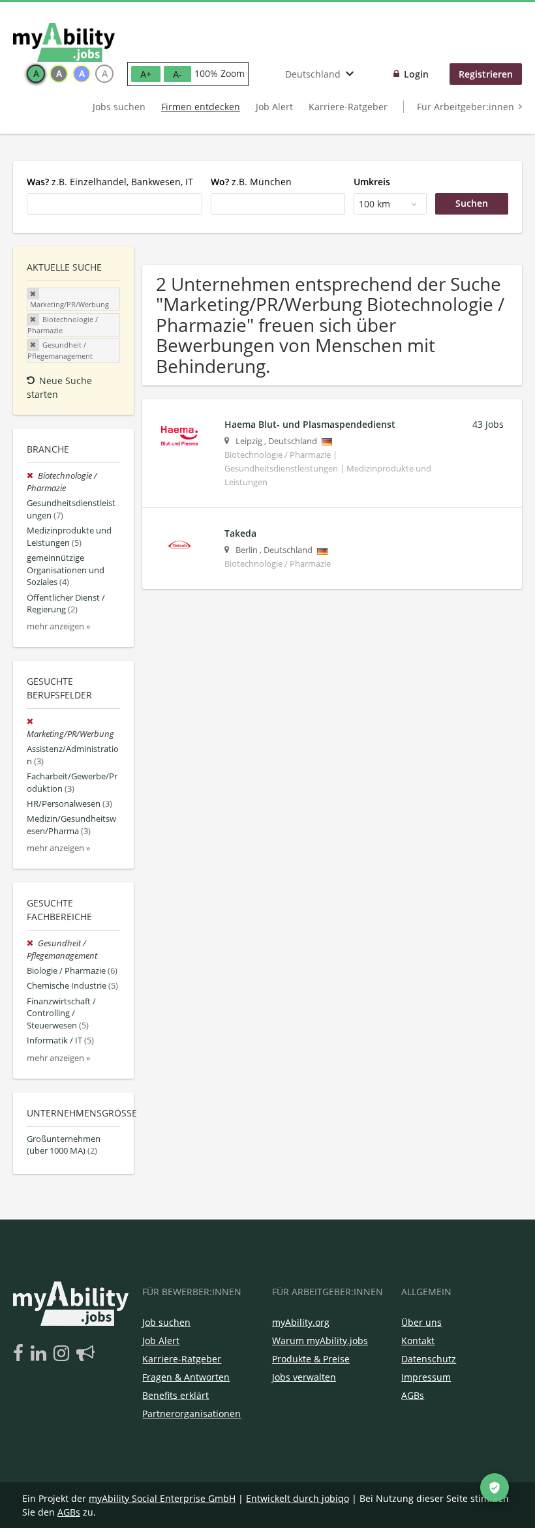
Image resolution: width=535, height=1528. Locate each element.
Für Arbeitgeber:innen (465, 106)
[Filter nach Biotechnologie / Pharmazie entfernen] (32, 475)
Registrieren (486, 74)
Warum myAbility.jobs (320, 1340)
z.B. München (251, 181)
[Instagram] (64, 1353)
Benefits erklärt (175, 1395)
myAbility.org (300, 1322)
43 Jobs (488, 424)
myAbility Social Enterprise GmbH (162, 1498)
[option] (36, 74)
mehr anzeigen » (58, 626)
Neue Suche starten (59, 387)
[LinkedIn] (41, 1353)
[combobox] (114, 203)
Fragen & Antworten (186, 1377)
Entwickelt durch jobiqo (297, 1498)
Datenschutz (428, 1359)
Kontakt (418, 1340)
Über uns (421, 1322)
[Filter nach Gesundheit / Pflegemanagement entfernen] (32, 943)
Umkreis (372, 181)
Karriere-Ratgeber (348, 106)
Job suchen (166, 1322)
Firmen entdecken (200, 106)
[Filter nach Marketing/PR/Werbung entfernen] (31, 721)
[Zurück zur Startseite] (64, 42)
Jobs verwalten (304, 1377)
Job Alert (274, 106)
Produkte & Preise (311, 1359)
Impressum (426, 1377)
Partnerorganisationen (191, 1413)
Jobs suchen (119, 106)
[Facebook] (20, 1353)
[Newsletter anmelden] (85, 1353)
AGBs (412, 1395)
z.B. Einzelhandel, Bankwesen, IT (110, 181)
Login (416, 74)
